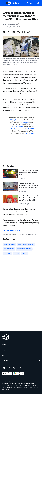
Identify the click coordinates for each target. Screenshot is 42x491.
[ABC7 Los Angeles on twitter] (9, 368)
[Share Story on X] (8, 32)
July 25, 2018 (29, 133)
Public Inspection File (30, 385)
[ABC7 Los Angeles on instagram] (14, 368)
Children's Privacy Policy (9, 383)
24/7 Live (16, 3)
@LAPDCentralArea (16, 126)
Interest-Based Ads (16, 385)
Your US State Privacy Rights (26, 383)
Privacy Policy (6, 381)
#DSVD (12, 128)
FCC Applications (7, 387)
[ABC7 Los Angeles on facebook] (4, 368)
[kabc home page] (5, 337)
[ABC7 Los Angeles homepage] (8, 3)
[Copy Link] (28, 32)
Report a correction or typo (11, 230)
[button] (3, 3)
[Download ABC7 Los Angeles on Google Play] (18, 373)
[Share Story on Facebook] (3, 32)
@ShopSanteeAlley (16, 119)
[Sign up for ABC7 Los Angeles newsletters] (19, 368)
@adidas (26, 122)
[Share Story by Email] (23, 32)
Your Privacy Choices (17, 381)
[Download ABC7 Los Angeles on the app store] (7, 373)
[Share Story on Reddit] (13, 32)
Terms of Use (5, 385)
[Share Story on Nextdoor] (18, 32)
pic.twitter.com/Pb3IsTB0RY (24, 128)
